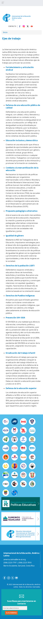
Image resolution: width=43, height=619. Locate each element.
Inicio (5, 32)
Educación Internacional (20, 533)
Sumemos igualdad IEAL (20, 518)
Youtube (31, 26)
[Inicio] (16, 17)
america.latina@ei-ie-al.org (15, 559)
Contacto (12, 26)
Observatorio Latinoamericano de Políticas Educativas (20, 503)
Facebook (19, 26)
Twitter (27, 26)
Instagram (23, 26)
